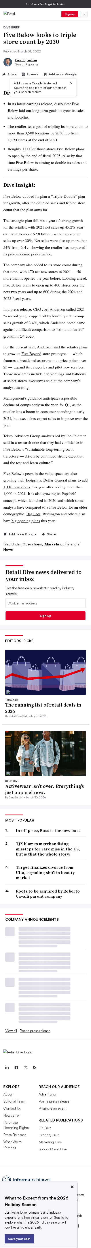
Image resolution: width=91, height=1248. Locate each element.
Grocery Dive (49, 1135)
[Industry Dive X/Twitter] (25, 1067)
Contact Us (12, 1108)
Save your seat (19, 1239)
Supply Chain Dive (53, 1149)
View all (11, 1031)
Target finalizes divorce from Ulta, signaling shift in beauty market (45, 872)
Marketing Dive (50, 1142)
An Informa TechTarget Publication (45, 4)
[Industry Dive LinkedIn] (6, 1067)
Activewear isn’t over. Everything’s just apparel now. (44, 789)
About (8, 1094)
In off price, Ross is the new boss (48, 830)
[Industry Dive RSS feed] (34, 1067)
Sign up (70, 14)
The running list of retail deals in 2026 (43, 707)
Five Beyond (31, 353)
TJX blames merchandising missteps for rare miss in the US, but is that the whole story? (48, 849)
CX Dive (45, 1128)
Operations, (33, 544)
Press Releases (14, 1135)
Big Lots (33, 513)
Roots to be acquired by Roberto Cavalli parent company (48, 894)
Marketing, (54, 544)
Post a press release (35, 1031)
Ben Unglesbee (26, 60)
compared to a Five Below (46, 507)
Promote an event (53, 1108)
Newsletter (11, 1115)
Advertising (47, 1094)
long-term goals (44, 110)
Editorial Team (14, 1101)
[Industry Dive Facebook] (16, 1067)
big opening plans (25, 520)
